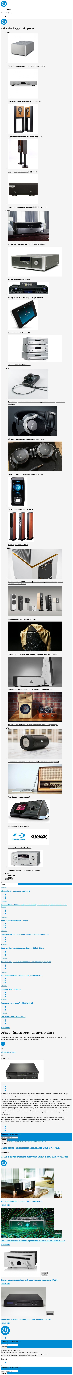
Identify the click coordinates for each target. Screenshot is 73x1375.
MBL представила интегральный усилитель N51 (21, 975)
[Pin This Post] (38, 896)
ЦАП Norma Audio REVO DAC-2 (13, 1017)
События (11, 875)
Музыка (7, 874)
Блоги (10, 877)
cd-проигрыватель (16, 1141)
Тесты (7, 368)
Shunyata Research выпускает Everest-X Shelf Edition (22, 948)
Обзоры (7, 210)
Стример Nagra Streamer (11, 989)
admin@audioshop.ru (8, 1052)
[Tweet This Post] (38, 894)
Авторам (8, 10)
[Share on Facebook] (38, 1085)
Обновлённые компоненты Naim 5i (15, 891)
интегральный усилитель (37, 1141)
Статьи (7, 728)
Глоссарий (9, 879)
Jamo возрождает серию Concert (14, 921)
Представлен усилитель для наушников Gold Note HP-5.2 (25, 934)
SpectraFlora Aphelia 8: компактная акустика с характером (26, 962)
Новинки (8, 548)
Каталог (8, 32)
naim (25, 1141)
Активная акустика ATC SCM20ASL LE (17, 1003)
